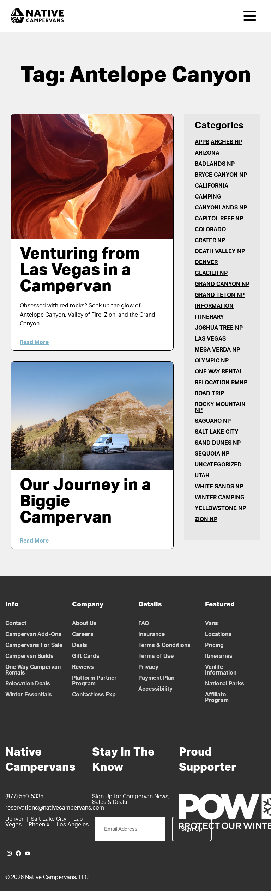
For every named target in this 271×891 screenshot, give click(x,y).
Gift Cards (86, 656)
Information (214, 306)
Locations (218, 634)
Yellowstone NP (220, 508)
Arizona (207, 153)
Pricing (214, 645)
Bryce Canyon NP (221, 175)
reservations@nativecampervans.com (54, 808)
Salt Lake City (217, 432)
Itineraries (219, 656)
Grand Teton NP (220, 295)
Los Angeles (72, 825)
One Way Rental (219, 371)
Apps (202, 142)
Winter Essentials (28, 694)
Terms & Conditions (164, 645)
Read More (34, 342)
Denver (206, 262)
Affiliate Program (217, 697)
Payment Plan (156, 678)
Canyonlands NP (221, 207)
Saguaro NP (213, 421)
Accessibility (155, 689)
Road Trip (209, 393)
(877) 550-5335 (24, 796)
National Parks (224, 683)
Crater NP (210, 240)
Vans (211, 623)
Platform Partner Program (94, 680)
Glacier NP (211, 273)
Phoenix (39, 825)
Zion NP (206, 519)
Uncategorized (218, 465)
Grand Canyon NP (222, 284)
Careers (83, 634)
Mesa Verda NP (217, 350)
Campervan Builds (29, 656)
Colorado (210, 229)
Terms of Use (156, 656)
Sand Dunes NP (218, 443)
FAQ (143, 623)
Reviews (83, 667)
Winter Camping (220, 497)
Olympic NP (212, 361)
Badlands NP (215, 164)
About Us (84, 623)
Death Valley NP (220, 251)
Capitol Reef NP (219, 218)
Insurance (151, 634)
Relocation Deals (27, 683)
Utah (202, 475)
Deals (79, 645)
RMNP (239, 382)
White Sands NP (219, 486)
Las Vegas (210, 339)
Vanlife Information (220, 670)
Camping (208, 197)
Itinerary (209, 317)
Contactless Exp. (94, 694)
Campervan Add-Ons (33, 634)
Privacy (148, 667)
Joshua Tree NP (219, 328)
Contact (15, 623)
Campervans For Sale (33, 645)
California (211, 186)
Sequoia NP (212, 454)
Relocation (212, 382)
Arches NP (226, 142)
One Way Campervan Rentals (33, 670)
